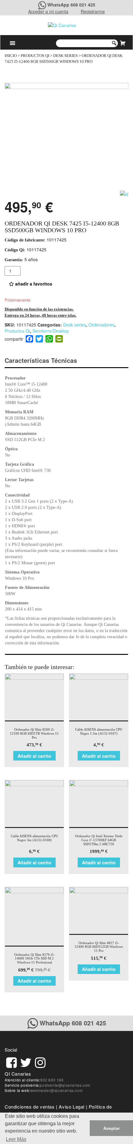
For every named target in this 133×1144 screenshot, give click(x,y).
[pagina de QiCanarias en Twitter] (26, 1061)
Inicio (11, 56)
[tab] (46, 360)
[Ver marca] (124, 193)
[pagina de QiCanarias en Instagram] (40, 1061)
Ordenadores (101, 325)
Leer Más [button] (16, 1139)
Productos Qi (35, 56)
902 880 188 (52, 1079)
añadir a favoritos (33, 284)
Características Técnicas (41, 360)
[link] (11, 1061)
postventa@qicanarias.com (65, 1085)
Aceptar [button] (111, 1128)
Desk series (65, 56)
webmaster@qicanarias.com (56, 1090)
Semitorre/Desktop (50, 331)
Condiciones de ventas (30, 1106)
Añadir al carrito (34, 756)
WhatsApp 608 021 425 (71, 5)
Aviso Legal (71, 1106)
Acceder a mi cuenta (48, 11)
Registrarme (93, 11)
